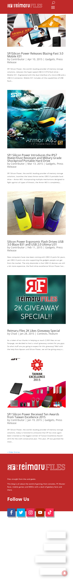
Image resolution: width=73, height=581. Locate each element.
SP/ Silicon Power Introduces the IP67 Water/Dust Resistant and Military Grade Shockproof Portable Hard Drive (34, 158)
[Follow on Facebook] (11, 512)
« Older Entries (13, 452)
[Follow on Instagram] (30, 512)
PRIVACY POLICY (53, 571)
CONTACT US (55, 547)
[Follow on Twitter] (21, 512)
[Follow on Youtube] (40, 512)
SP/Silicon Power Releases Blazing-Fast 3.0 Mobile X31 (35, 55)
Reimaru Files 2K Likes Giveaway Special (33, 331)
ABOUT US (56, 535)
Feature (53, 333)
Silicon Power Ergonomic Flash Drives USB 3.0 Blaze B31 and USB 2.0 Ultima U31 (35, 243)
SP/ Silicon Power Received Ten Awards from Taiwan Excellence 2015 (33, 415)
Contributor (18, 59)
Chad (14, 333)
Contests (42, 333)
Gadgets (50, 59)
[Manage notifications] (65, 573)
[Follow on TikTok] (50, 512)
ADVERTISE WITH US (50, 559)
